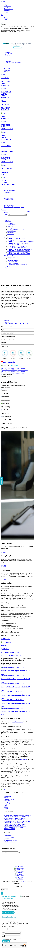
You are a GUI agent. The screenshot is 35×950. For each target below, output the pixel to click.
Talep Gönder (5, 941)
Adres (3, 936)
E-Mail (3, 934)
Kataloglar (1, 481)
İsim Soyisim (4, 929)
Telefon (3, 932)
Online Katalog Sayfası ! (8, 912)
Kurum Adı (4, 930)
